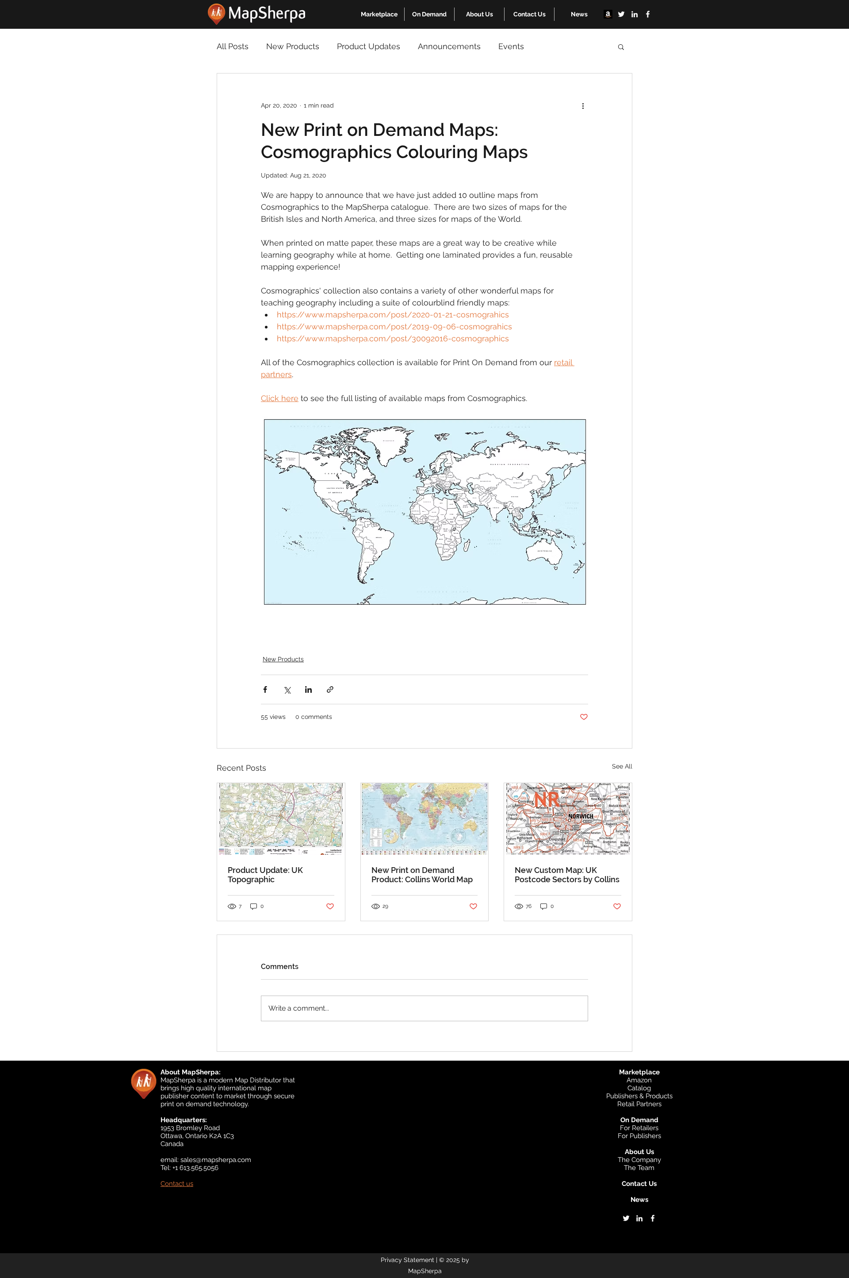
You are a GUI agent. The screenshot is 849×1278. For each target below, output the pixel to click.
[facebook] (647, 14)
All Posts (233, 46)
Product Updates (368, 46)
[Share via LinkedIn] (308, 689)
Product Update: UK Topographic (265, 874)
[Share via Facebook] (265, 689)
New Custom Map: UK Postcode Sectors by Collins (567, 874)
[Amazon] (608, 14)
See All (622, 766)
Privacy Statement (407, 1259)
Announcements (449, 46)
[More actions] (582, 105)
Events (511, 46)
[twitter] (621, 14)
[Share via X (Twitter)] (287, 689)
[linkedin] (634, 14)
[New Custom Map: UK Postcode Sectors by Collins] (568, 819)
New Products (292, 46)
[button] (379, 14)
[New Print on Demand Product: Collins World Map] (425, 819)
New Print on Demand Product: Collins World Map (422, 874)
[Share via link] (330, 689)
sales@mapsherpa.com (215, 1160)
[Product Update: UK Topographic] (281, 819)
